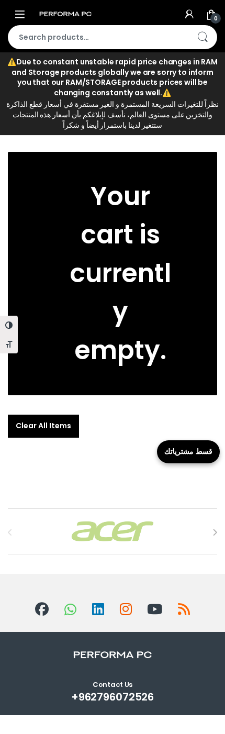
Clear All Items (43, 425)
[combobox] (98, 37)
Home (19, 77)
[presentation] (214, 532)
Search (202, 37)
